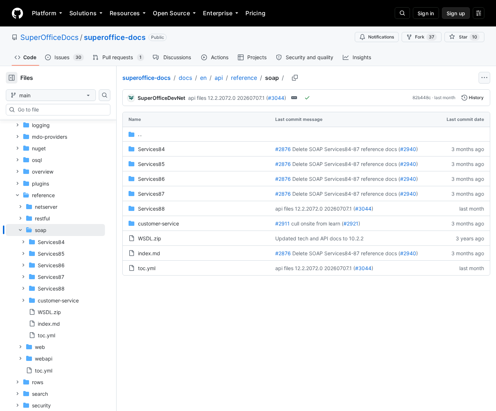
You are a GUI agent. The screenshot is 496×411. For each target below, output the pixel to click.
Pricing (255, 13)
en (203, 77)
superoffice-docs (115, 37)
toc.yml (146, 268)
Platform (44, 13)
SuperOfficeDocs (49, 37)
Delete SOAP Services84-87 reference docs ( (346, 149)
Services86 (151, 179)
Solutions (83, 13)
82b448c (421, 97)
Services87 (151, 194)
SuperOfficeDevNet (161, 98)
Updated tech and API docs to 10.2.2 (319, 238)
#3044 (276, 98)
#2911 (282, 223)
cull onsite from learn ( (317, 223)
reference (244, 77)
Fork (424, 37)
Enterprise (217, 13)
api (219, 77)
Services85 (151, 164)
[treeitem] (55, 282)
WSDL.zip (149, 238)
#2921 (350, 223)
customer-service (158, 223)
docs (185, 77)
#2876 (283, 149)
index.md (149, 253)
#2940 (408, 149)
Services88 (151, 209)
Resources (125, 13)
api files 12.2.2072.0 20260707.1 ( (228, 98)
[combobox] (61, 109)
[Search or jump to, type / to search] (402, 13)
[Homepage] (17, 13)
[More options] (484, 78)
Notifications (381, 37)
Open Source (171, 13)
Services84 (151, 149)
